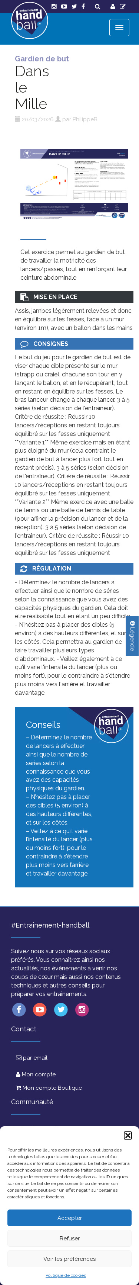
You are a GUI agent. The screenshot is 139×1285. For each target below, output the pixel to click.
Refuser (70, 1238)
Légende (132, 638)
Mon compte (38, 1074)
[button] (128, 1135)
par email (34, 1057)
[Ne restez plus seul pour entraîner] (29, 20)
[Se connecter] (113, 6)
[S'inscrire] (123, 6)
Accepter (69, 1218)
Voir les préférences (69, 1259)
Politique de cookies (66, 1275)
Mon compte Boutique (51, 1088)
